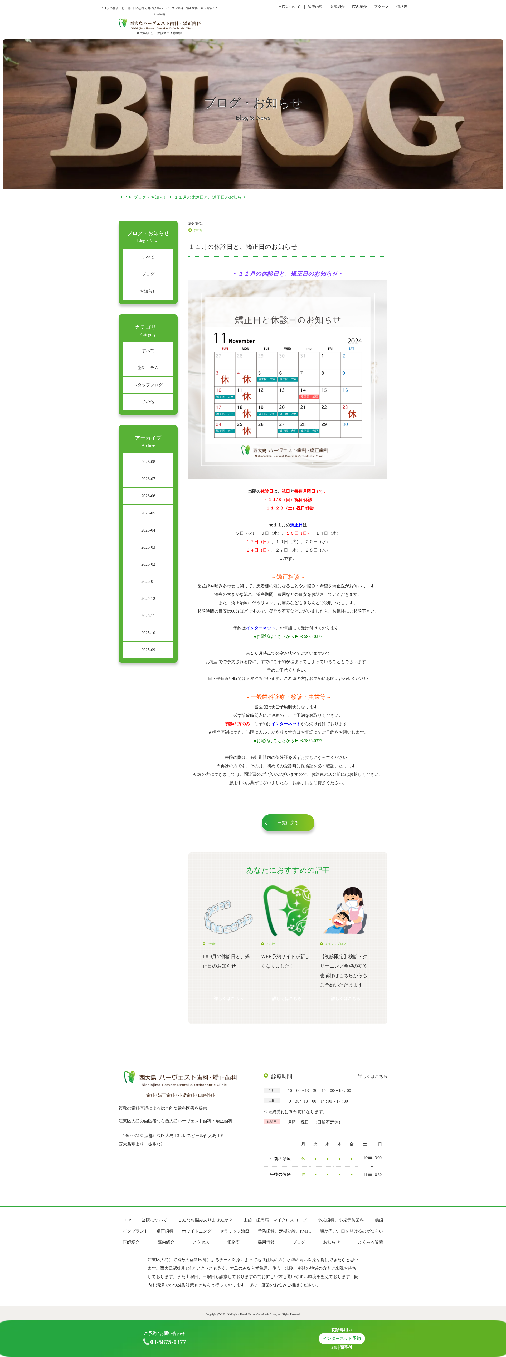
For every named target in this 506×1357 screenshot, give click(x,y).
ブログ (148, 274)
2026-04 (148, 530)
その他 (148, 402)
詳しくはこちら (228, 998)
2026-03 (148, 547)
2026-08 (148, 461)
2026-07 (148, 479)
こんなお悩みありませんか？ (205, 1220)
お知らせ (148, 291)
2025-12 (148, 598)
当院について (289, 7)
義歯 (379, 1220)
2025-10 (148, 632)
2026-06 (148, 496)
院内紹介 (359, 7)
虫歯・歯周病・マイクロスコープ (275, 1220)
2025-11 (148, 615)
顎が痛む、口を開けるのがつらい (351, 1231)
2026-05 (148, 513)
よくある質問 (370, 1242)
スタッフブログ (148, 385)
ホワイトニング (196, 1231)
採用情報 (266, 1242)
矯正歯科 (165, 1231)
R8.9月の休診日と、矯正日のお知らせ (226, 961)
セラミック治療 (234, 1231)
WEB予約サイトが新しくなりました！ (285, 961)
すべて (148, 257)
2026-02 (148, 564)
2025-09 (148, 650)
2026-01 (148, 581)
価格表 (401, 7)
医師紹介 (337, 7)
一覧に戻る (288, 822)
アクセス (381, 7)
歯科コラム (148, 367)
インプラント (135, 1231)
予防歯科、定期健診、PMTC (285, 1231)
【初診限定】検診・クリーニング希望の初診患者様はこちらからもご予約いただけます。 (343, 971)
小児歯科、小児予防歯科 (341, 1220)
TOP (127, 1220)
